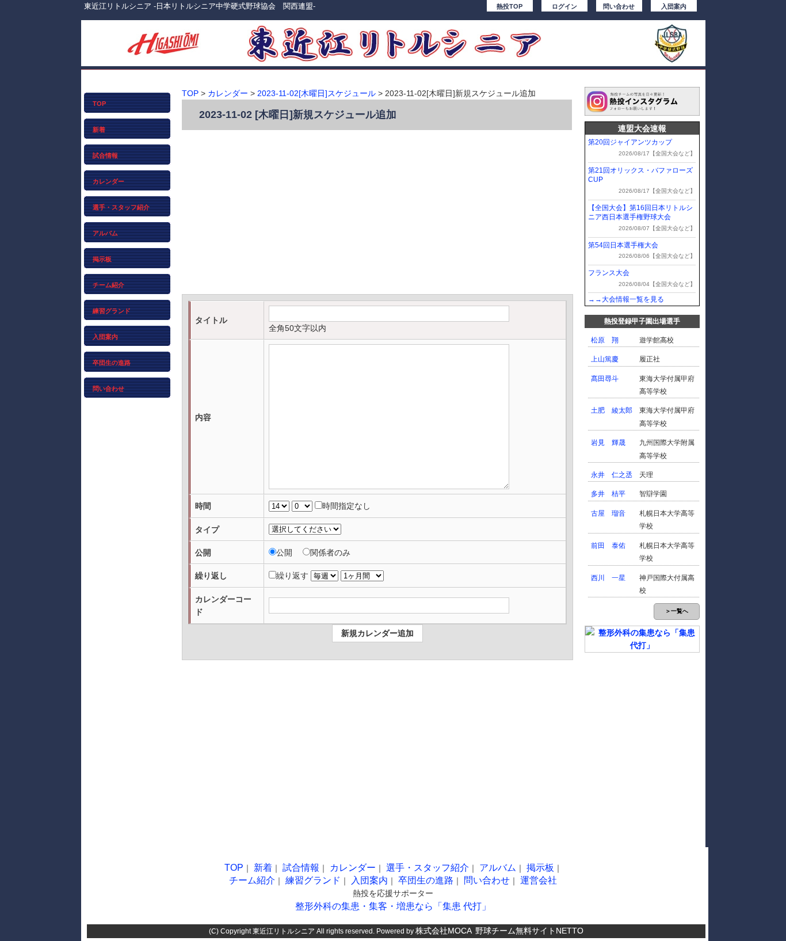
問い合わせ (619, 6)
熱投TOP (509, 6)
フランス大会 (608, 273)
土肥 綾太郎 (611, 410)
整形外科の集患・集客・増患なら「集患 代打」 (393, 906)
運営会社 (538, 880)
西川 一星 (608, 578)
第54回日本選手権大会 (623, 245)
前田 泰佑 (608, 546)
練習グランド (112, 310)
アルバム (105, 233)
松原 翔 (605, 340)
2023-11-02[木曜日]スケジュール (316, 93)
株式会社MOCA (443, 930)
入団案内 (673, 6)
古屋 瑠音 (608, 513)
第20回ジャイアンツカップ (630, 142)
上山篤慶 (605, 359)
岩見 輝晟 (608, 443)
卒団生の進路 (112, 362)
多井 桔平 (608, 494)
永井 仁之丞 (611, 475)
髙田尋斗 (605, 379)
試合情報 (105, 155)
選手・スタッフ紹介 (121, 207)
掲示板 (102, 259)
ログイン (564, 6)
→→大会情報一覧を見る (626, 299)
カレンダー (108, 181)
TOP (99, 103)
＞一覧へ (676, 611)
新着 (99, 129)
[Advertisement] (377, 213)
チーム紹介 (108, 284)
